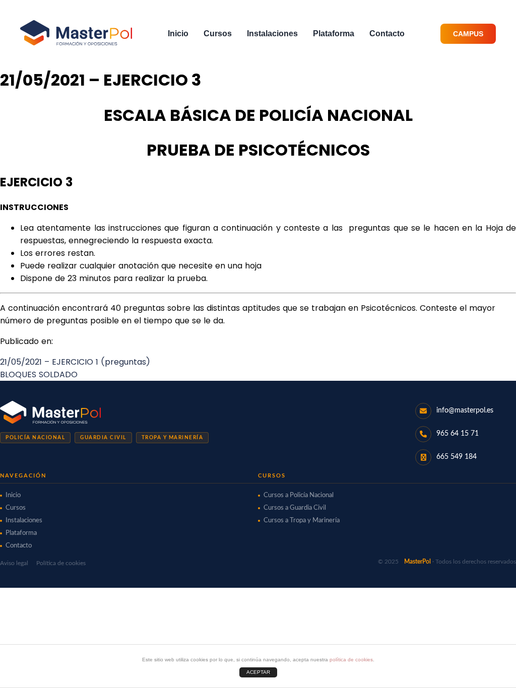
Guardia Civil (103, 437)
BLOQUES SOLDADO (39, 374)
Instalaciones (272, 33)
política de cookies (351, 659)
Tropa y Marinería (173, 437)
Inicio (178, 33)
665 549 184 (456, 456)
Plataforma (333, 33)
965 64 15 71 (457, 433)
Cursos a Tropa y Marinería (302, 520)
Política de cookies (61, 563)
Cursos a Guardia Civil (295, 508)
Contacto (387, 33)
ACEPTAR (258, 672)
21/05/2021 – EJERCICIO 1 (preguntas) (75, 362)
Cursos (218, 33)
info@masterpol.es (464, 410)
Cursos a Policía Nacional (299, 495)
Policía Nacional (35, 437)
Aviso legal (14, 563)
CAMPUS (468, 34)
